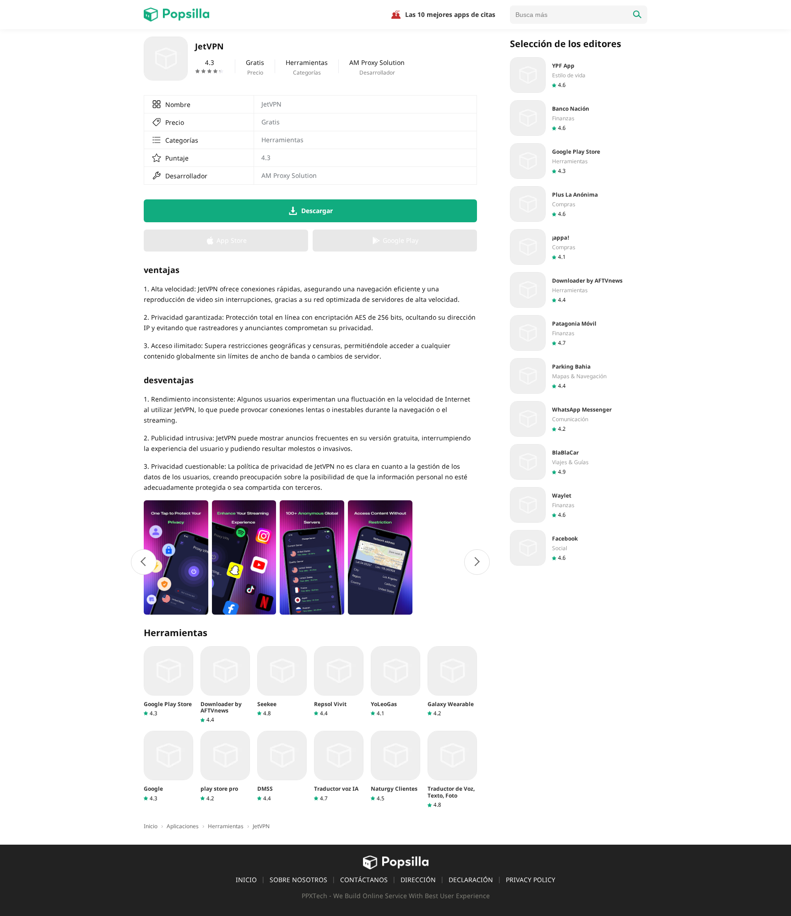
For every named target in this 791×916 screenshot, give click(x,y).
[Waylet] (578, 505)
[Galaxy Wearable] (452, 681)
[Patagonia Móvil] (578, 333)
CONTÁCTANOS (364, 879)
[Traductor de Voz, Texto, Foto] (452, 770)
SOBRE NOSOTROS (298, 879)
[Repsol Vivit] (338, 681)
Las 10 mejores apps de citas (450, 14)
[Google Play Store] (168, 681)
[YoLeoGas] (395, 681)
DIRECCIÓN (418, 879)
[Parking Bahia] (578, 376)
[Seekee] (282, 681)
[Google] (168, 766)
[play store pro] (225, 766)
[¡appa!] (578, 247)
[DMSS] (282, 766)
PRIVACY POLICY (530, 879)
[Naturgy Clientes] (395, 766)
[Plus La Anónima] (578, 204)
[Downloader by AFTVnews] (225, 685)
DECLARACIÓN (471, 879)
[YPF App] (578, 75)
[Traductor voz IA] (338, 766)
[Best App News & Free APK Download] (176, 14)
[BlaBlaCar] (578, 462)
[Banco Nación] (578, 118)
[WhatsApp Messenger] (578, 419)
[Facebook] (578, 548)
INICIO (246, 879)
